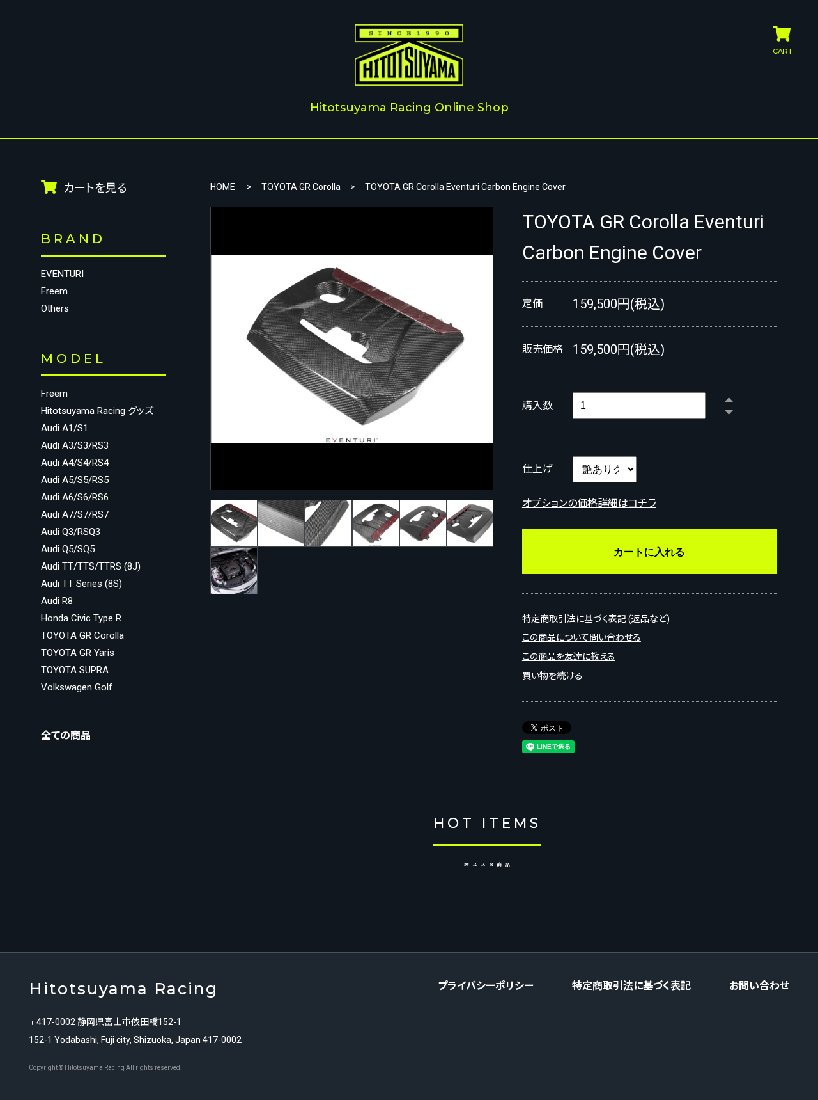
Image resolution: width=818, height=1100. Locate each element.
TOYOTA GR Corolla (82, 636)
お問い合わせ (759, 986)
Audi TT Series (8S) (81, 584)
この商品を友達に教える (568, 656)
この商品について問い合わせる (581, 637)
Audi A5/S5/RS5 (75, 480)
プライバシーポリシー (486, 986)
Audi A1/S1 (64, 428)
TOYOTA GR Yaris (77, 653)
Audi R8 (57, 601)
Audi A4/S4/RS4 (75, 463)
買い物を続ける (552, 676)
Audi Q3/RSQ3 (70, 532)
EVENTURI (62, 274)
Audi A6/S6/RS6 (75, 497)
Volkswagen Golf (76, 687)
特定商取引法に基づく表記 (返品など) (596, 619)
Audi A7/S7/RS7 (75, 515)
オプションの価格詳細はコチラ (589, 503)
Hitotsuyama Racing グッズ (97, 411)
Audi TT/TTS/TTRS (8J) (91, 566)
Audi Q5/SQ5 (68, 549)
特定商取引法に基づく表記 (631, 986)
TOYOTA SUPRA (75, 670)
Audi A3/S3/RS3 (75, 445)
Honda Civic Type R (81, 618)
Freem (54, 291)
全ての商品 (66, 735)
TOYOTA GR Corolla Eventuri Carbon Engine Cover (465, 187)
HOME (222, 187)
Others (55, 309)
